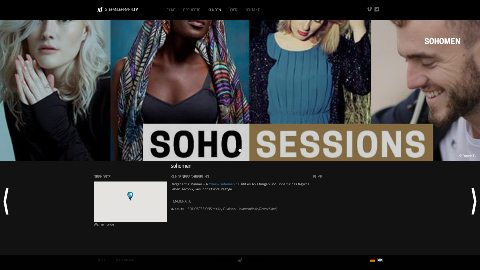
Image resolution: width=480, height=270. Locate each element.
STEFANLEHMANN (121, 9)
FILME (171, 10)
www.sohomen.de (225, 183)
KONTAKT (252, 10)
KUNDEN (214, 10)
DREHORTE (191, 10)
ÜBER (232, 10)
